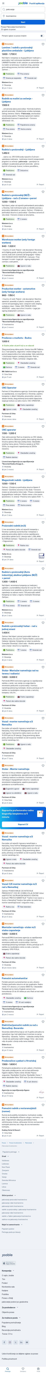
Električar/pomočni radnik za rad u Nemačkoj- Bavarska (20, 1026)
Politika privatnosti (9, 1359)
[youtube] (27, 1342)
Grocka (4, 1174)
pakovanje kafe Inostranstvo (12, 1206)
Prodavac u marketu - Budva (16, 338)
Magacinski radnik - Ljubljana (17, 480)
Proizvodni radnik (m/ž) (14, 525)
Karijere (5, 1290)
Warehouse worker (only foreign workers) (18, 241)
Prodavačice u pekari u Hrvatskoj (19, 1061)
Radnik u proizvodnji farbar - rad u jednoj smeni (19, 627)
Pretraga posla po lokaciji (11, 1232)
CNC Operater (9, 387)
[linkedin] (21, 1342)
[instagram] (10, 1342)
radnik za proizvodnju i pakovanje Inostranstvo (19, 1210)
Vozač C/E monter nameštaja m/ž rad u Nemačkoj (19, 885)
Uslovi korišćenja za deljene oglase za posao (20, 1353)
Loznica (5, 1184)
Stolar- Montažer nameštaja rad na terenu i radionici (20, 672)
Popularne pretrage (10, 1152)
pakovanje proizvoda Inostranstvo (14, 1200)
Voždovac (5, 1160)
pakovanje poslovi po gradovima (15, 1302)
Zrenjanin (5, 1170)
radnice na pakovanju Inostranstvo (15, 1219)
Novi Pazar (6, 1167)
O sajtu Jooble (8, 1275)
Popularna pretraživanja (11, 1322)
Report (41, 88)
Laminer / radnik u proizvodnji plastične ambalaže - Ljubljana (18, 49)
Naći (23, 22)
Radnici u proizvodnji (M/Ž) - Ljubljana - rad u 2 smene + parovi (19, 196)
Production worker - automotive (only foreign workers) (18, 290)
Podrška (5, 1294)
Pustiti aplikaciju (36, 3)
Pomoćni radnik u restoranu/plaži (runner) (19, 1110)
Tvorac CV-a (7, 1334)
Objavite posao (8, 1312)
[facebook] (4, 1342)
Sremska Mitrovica (9, 1180)
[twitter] (15, 1342)
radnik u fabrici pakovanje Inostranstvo (16, 1216)
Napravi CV (23, 824)
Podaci (5, 1283)
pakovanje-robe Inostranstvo (12, 1203)
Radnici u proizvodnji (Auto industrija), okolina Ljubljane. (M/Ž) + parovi (19, 575)
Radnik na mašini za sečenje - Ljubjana (17, 100)
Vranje (4, 1177)
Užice (4, 1187)
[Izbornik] (3, 3)
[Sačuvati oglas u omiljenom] (43, 44)
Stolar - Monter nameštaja (15, 769)
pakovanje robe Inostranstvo (12, 1213)
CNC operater (9, 430)
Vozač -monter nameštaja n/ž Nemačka (17, 723)
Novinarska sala (8, 1287)
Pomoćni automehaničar (15, 978)
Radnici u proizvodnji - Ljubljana (18, 149)
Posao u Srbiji (7, 1298)
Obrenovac (6, 1190)
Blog (4, 1326)
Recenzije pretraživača (11, 1330)
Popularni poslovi (8, 1229)
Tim (3, 1279)
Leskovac (5, 1164)
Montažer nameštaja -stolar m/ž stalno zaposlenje (19, 929)
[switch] (42, 36)
